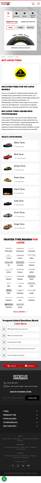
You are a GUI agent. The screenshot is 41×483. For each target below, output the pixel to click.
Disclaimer (33, 447)
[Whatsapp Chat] (4, 478)
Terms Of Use (6, 439)
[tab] (20, 329)
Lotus (17, 57)
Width (11, 27)
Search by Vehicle (28, 22)
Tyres (8, 16)
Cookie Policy (20, 449)
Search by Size (12, 22)
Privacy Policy (16, 439)
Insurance (16, 16)
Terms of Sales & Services (30, 439)
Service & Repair (32, 16)
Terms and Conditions (11, 447)
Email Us (31, 366)
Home (4, 57)
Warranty (26, 457)
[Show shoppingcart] (33, 3)
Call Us (13, 366)
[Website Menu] (38, 4)
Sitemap (20, 441)
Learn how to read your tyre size (20, 47)
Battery (25, 16)
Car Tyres (11, 57)
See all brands (19, 312)
